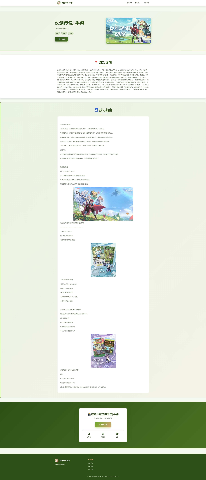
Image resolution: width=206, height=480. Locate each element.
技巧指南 (137, 3)
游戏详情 (129, 3)
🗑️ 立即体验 (61, 39)
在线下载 (146, 3)
